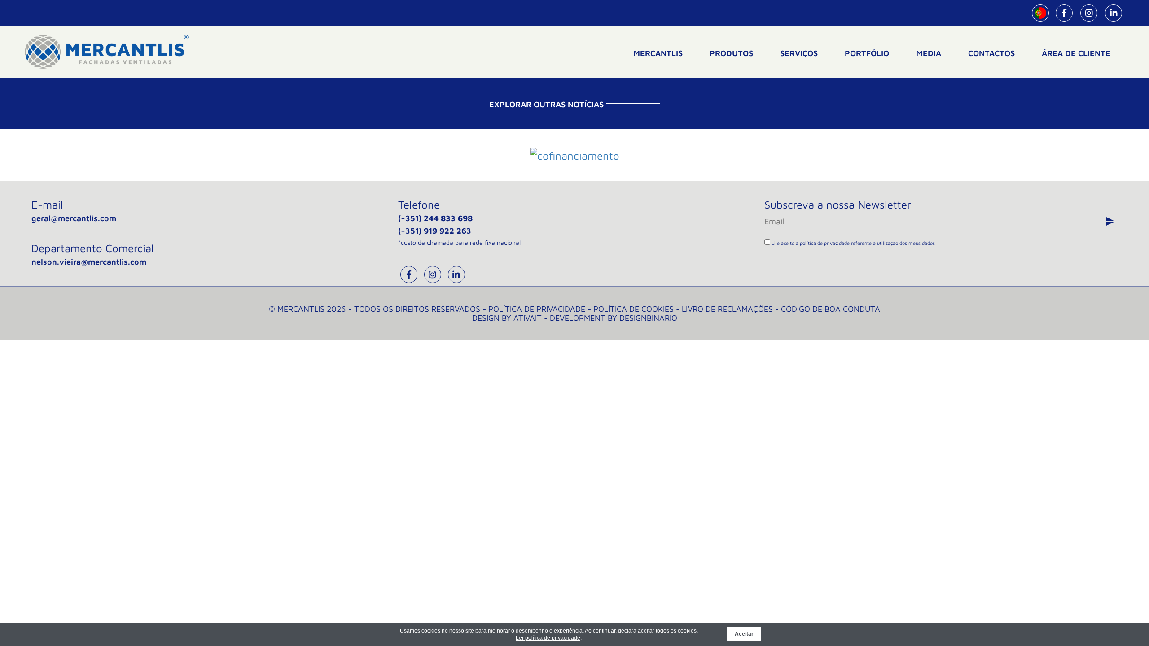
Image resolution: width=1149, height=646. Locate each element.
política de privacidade (825, 243)
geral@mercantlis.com (73, 218)
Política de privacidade (536, 309)
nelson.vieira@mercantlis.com (88, 261)
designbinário (648, 318)
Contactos (991, 53)
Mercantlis (658, 53)
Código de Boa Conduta (830, 309)
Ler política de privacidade (548, 638)
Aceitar (744, 634)
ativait (527, 318)
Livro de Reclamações (727, 309)
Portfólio (867, 53)
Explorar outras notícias (546, 104)
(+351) (435, 218)
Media (928, 53)
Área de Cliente (1076, 53)
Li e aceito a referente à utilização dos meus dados (852, 243)
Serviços (799, 53)
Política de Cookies (633, 309)
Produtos (731, 53)
